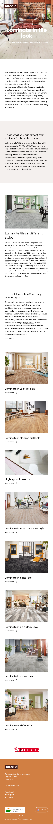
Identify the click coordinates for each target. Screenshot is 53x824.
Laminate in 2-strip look (20, 389)
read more (8, 339)
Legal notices (11, 777)
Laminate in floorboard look (22, 438)
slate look (27, 250)
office (26, 276)
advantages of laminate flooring (20, 87)
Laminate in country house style (24, 528)
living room (9, 276)
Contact (9, 780)
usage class (28, 323)
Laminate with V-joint (18, 725)
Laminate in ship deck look (21, 627)
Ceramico (38, 263)
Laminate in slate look (18, 578)
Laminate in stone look (19, 676)
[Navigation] (47, 6)
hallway (18, 276)
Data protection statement (17, 774)
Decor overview (12, 786)
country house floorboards (16, 268)
